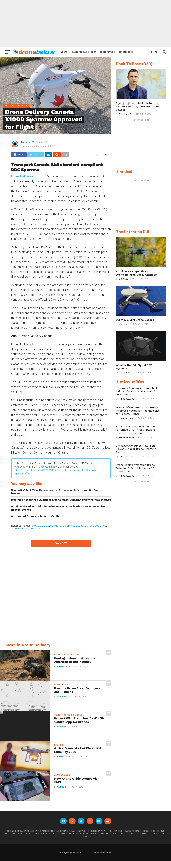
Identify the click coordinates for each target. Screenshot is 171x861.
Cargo (45, 526)
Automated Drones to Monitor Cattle (35, 516)
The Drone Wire (13, 833)
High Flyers (107, 51)
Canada (36, 526)
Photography (96, 831)
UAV (40, 528)
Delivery (80, 526)
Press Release (126, 399)
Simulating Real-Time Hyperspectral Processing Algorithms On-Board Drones (56, 492)
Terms (87, 836)
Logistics (100, 526)
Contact (144, 833)
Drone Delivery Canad (26, 176)
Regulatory (17, 528)
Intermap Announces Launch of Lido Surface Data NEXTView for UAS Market (61, 499)
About (132, 833)
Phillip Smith (64, 667)
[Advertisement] (85, 23)
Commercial (57, 526)
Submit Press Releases (40, 833)
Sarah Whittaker (34, 142)
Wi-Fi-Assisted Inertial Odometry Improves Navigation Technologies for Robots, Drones (58, 508)
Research (31, 528)
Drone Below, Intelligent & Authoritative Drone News (40, 831)
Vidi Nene (61, 697)
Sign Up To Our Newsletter (108, 833)
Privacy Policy (161, 833)
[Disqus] (61, 589)
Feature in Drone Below (73, 833)
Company (70, 526)
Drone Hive (126, 51)
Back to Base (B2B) (84, 51)
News (64, 51)
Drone (90, 526)
